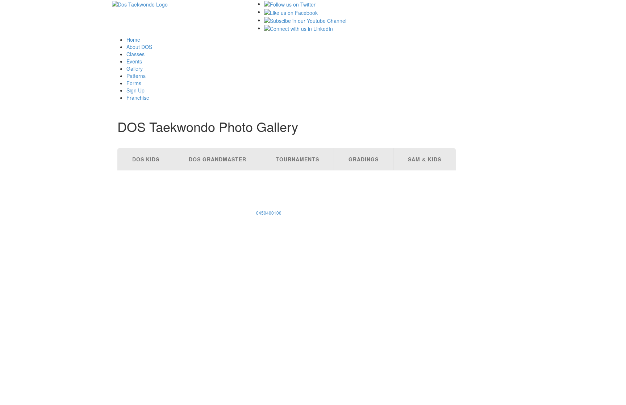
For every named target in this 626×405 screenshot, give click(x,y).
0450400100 (268, 213)
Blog (128, 210)
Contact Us (137, 203)
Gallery (134, 68)
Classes (135, 54)
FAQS (127, 188)
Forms (133, 83)
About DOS (139, 46)
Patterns (136, 75)
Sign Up (135, 90)
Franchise (137, 97)
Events (134, 61)
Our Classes (138, 174)
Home (133, 39)
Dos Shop (134, 195)
